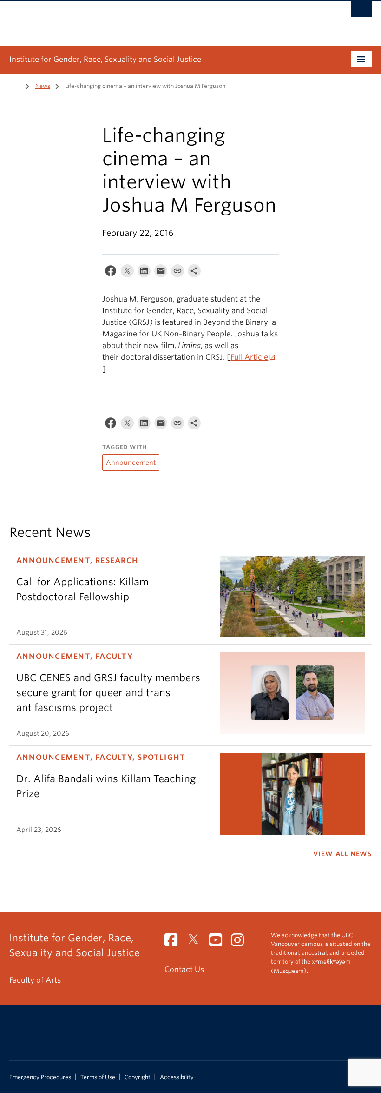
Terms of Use (97, 1077)
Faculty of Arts (35, 980)
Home (14, 85)
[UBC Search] (361, 11)
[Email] (160, 273)
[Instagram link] (241, 943)
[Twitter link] (196, 943)
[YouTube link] (219, 943)
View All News (342, 854)
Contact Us (184, 969)
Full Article (249, 357)
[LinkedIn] (144, 273)
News (42, 85)
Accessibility (177, 1077)
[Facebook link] (174, 943)
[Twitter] (127, 273)
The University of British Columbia (163, 19)
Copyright (138, 1077)
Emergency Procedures (40, 1077)
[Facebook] (110, 273)
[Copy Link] (177, 273)
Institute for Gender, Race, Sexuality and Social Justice (105, 59)
